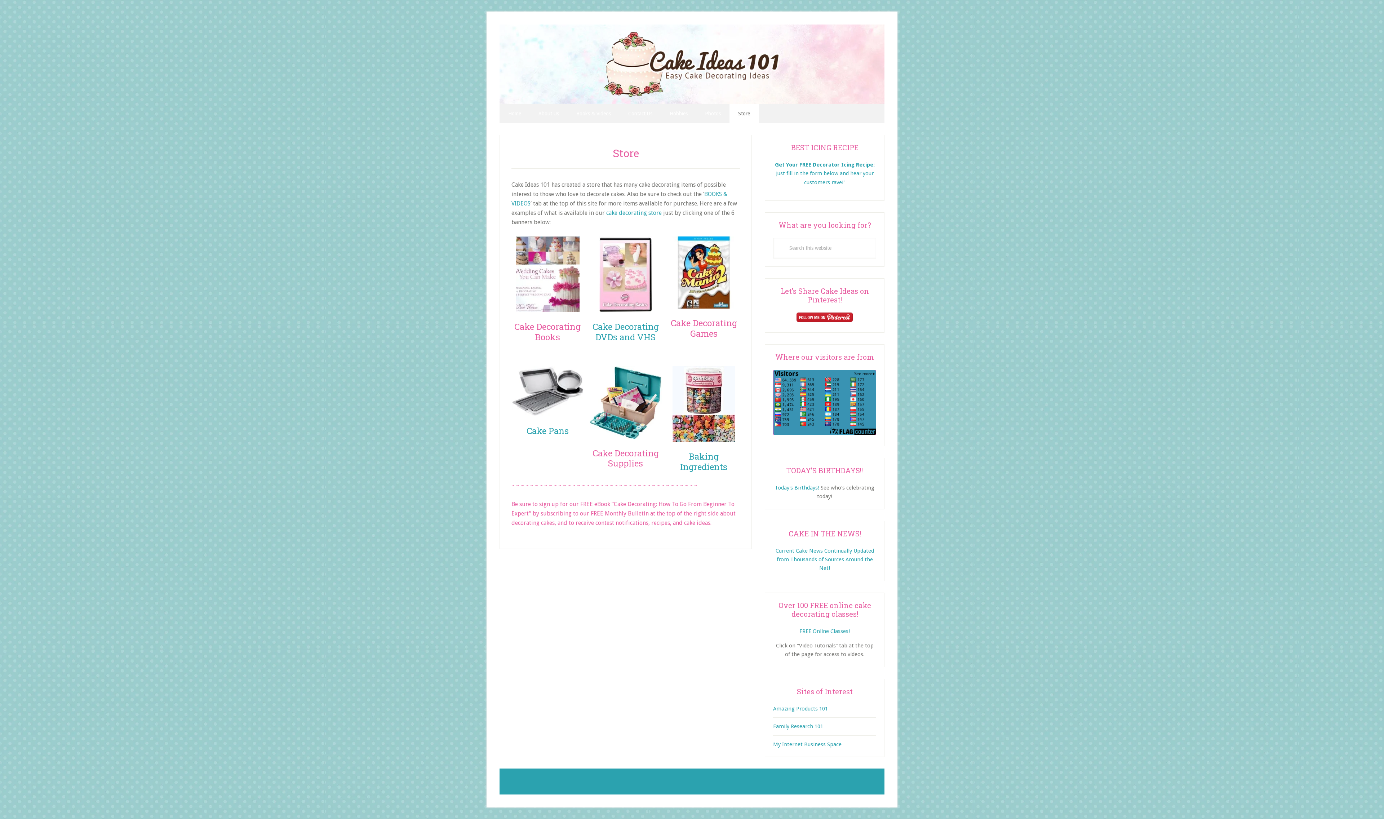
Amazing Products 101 (800, 708)
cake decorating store (634, 212)
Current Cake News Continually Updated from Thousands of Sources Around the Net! (825, 560)
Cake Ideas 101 (692, 64)
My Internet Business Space (807, 744)
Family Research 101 (798, 726)
